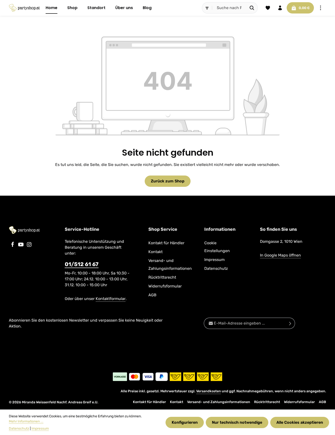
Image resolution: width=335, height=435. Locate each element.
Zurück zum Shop (167, 181)
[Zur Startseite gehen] (24, 8)
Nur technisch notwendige (237, 422)
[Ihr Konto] (280, 8)
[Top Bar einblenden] (320, 8)
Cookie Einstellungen (217, 247)
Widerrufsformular (165, 286)
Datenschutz (216, 268)
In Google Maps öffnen (280, 255)
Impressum (214, 259)
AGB (152, 295)
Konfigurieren (185, 422)
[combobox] (229, 8)
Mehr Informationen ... (26, 421)
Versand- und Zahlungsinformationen (170, 264)
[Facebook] (13, 246)
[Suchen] (252, 8)
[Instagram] (29, 246)
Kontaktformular (111, 298)
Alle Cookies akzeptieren (299, 422)
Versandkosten (208, 391)
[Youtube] (21, 246)
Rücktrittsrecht (162, 277)
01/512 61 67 (82, 264)
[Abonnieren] (290, 323)
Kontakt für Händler (166, 243)
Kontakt (155, 251)
